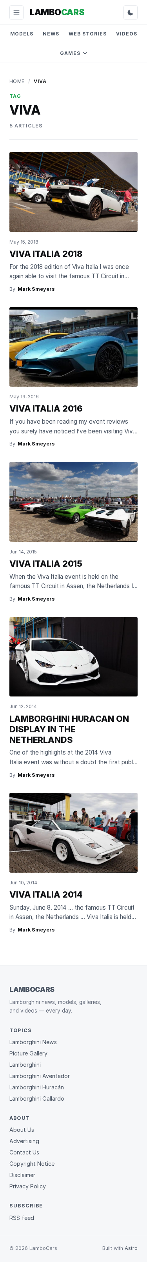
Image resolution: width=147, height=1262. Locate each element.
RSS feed (21, 1217)
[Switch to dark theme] (130, 12)
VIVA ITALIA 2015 (45, 564)
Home (17, 81)
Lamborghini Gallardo (36, 1098)
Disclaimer (22, 1175)
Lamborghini (25, 1064)
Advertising (24, 1141)
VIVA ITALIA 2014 (46, 894)
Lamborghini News (33, 1042)
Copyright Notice (31, 1163)
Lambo (57, 12)
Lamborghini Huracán (36, 1087)
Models (22, 34)
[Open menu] (16, 12)
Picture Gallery (28, 1053)
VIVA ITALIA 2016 (46, 408)
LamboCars (31, 989)
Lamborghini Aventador (39, 1076)
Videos (126, 34)
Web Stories (88, 34)
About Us (21, 1129)
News (51, 34)
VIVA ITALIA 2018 (46, 254)
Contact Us (24, 1152)
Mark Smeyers (36, 289)
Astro (131, 1248)
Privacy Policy (27, 1186)
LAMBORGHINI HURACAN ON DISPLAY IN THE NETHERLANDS (69, 729)
